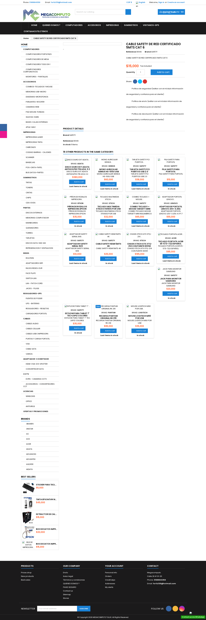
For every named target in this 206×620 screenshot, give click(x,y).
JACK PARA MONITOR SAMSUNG (170, 279)
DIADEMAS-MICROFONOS (37, 96)
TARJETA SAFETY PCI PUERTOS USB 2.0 (140, 170)
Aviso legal (68, 576)
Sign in (161, 2)
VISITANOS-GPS (151, 25)
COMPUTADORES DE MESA (37, 59)
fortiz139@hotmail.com (61, 2)
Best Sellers (28, 476)
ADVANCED (31, 454)
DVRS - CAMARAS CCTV (36, 379)
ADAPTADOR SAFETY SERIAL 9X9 (77, 244)
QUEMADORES (32, 228)
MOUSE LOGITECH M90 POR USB (139, 317)
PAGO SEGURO (69, 587)
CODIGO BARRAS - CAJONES (38, 152)
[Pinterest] (145, 81)
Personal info (111, 572)
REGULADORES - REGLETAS (37, 308)
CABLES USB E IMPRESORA (37, 333)
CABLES (26, 318)
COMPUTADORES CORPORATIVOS (32, 70)
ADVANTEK (31, 459)
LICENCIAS (28, 391)
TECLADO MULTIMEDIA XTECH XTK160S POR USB (108, 207)
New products (27, 576)
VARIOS (29, 354)
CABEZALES (31, 147)
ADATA (29, 449)
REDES (26, 253)
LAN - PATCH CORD (34, 283)
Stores (66, 598)
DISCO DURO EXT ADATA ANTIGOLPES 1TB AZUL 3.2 (77, 168)
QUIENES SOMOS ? (51, 25)
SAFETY (73, 135)
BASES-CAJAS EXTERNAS (37, 122)
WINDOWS (30, 396)
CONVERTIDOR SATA (35, 369)
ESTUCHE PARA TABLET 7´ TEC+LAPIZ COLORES (77, 314)
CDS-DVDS (30, 202)
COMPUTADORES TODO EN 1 (38, 64)
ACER (28, 444)
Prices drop (26, 572)
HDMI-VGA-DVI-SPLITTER (37, 364)
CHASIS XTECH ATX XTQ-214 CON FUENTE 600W (139, 244)
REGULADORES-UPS (32, 293)
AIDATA (29, 469)
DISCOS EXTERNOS (34, 212)
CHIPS (28, 197)
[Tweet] (140, 81)
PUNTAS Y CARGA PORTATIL (38, 338)
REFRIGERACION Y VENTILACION (39, 248)
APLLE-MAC (31, 127)
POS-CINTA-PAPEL (34, 167)
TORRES (29, 233)
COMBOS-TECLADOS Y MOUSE (39, 86)
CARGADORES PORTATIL (36, 313)
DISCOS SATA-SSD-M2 (36, 243)
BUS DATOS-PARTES (34, 172)
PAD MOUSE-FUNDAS (35, 112)
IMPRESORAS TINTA (34, 142)
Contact (152, 566)
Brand (148, 52)
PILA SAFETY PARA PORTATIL (171, 170)
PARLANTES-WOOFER (35, 101)
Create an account (176, 2)
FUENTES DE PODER (34, 298)
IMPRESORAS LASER (34, 137)
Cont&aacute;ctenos (36, 31)
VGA (28, 343)
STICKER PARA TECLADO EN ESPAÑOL (47, 485)
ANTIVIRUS (30, 406)
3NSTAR (29, 428)
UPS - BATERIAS (32, 303)
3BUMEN (29, 423)
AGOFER (29, 464)
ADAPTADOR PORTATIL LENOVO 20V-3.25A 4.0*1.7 (170, 208)
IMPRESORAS (112, 25)
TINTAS (29, 182)
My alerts (109, 587)
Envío (65, 572)
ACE (28, 439)
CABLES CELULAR (33, 328)
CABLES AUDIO (32, 323)
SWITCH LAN (31, 278)
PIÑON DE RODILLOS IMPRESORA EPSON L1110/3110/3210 (77, 208)
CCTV (26, 374)
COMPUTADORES (74, 25)
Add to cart (161, 72)
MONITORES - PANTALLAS (37, 76)
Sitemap (67, 594)
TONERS (29, 187)
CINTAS (29, 192)
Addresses (110, 583)
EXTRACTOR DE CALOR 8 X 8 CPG (47, 514)
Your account (114, 566)
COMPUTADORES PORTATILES (39, 54)
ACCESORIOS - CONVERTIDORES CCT (39, 385)
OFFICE (29, 401)
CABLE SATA (31, 349)
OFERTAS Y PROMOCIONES (35, 411)
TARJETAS (30, 238)
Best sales (25, 580)
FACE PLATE (31, 273)
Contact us (68, 591)
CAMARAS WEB (32, 107)
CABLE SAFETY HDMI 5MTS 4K (108, 244)
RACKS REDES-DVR (34, 268)
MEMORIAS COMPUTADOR (37, 217)
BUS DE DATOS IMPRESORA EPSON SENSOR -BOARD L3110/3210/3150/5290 (47, 544)
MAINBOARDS (32, 222)
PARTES (26, 207)
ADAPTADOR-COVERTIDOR (36, 359)
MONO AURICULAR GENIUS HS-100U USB (108, 170)
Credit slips (110, 580)
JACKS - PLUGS (32, 288)
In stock (67, 144)
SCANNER (30, 157)
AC (27, 434)
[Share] (135, 81)
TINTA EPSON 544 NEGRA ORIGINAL (47, 499)
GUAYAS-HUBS (32, 117)
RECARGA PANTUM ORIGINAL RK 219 (108, 317)
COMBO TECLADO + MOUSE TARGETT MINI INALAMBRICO (139, 208)
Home (34, 25)
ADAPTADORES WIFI (34, 263)
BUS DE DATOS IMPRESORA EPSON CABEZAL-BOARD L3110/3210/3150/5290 (47, 529)
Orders (108, 576)
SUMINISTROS (131, 25)
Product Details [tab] (73, 128)
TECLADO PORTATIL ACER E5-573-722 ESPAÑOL (170, 242)
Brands (25, 418)
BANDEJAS (30, 162)
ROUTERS (30, 258)
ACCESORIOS (94, 25)
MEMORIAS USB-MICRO (36, 91)
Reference (131, 52)
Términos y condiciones (74, 580)
